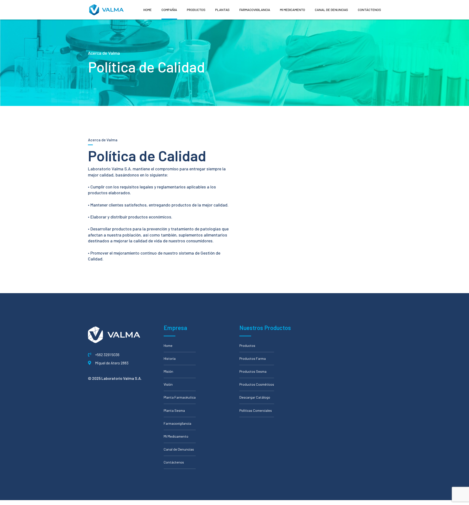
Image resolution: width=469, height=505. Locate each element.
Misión (168, 371)
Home (147, 10)
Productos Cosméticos (256, 384)
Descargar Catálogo (254, 397)
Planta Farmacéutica (180, 397)
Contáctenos (369, 10)
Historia (170, 358)
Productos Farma (252, 358)
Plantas (222, 10)
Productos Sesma (252, 371)
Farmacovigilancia (254, 10)
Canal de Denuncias (331, 10)
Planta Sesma (174, 410)
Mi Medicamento (292, 10)
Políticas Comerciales (255, 410)
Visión (168, 384)
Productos (196, 10)
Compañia (169, 10)
